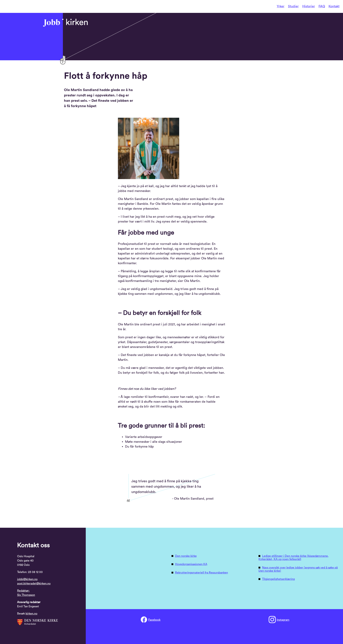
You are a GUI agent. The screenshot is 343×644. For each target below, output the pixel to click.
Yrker (280, 6)
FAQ (322, 6)
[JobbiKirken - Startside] (65, 22)
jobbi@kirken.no (27, 579)
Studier (293, 6)
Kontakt (334, 6)
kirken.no (31, 613)
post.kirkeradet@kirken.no (34, 583)
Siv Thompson (26, 595)
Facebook (154, 619)
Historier (308, 6)
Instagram (283, 619)
